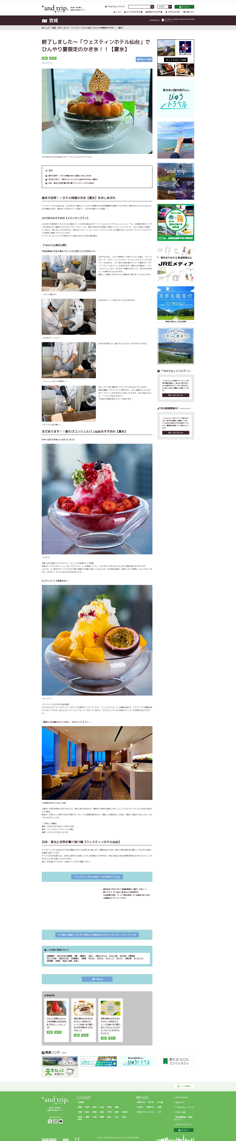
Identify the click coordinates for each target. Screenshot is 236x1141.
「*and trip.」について (116, 6)
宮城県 (50, 961)
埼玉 (102, 1112)
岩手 (95, 1107)
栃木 (87, 1112)
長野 (87, 1117)
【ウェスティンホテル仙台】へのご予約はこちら (95, 876)
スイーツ (110, 958)
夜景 (84, 958)
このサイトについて (183, 1124)
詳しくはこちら (174, 395)
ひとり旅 (114, 956)
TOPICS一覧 (180, 1112)
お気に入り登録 (145, 59)
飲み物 (128, 958)
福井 (124, 1117)
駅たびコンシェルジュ (146, 1112)
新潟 (80, 1117)
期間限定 (51, 956)
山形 (102, 1107)
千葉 (109, 1112)
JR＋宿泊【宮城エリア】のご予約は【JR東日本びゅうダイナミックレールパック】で (95, 934)
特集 (159, 1107)
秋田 (87, 1107)
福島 (117, 1107)
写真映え (75, 958)
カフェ (120, 958)
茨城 (80, 1112)
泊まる (140, 1107)
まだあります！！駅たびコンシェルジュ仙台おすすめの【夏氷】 (73, 179)
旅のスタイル (102, 956)
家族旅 (132, 956)
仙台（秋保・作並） (71, 961)
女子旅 (123, 956)
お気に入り (190, 12)
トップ (118, 12)
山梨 (95, 1117)
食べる (151, 1102)
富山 (109, 1117)
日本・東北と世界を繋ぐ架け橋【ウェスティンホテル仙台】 (71, 183)
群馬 (95, 1112)
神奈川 (125, 1112)
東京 (117, 1112)
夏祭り (83, 956)
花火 (91, 956)
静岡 (102, 1117)
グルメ (92, 958)
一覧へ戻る (96, 979)
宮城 (54, 28)
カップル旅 (52, 958)
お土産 (160, 1102)
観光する (141, 1102)
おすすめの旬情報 (65, 956)
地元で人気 (64, 958)
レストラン (139, 958)
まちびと (186, 6)
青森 (80, 1107)
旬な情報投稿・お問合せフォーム (183, 1118)
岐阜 (80, 1119)
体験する (150, 1107)
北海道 (81, 1102)
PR (160, 1112)
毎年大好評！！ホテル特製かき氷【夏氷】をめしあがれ (69, 175)
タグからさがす (174, 12)
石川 (117, 1117)
